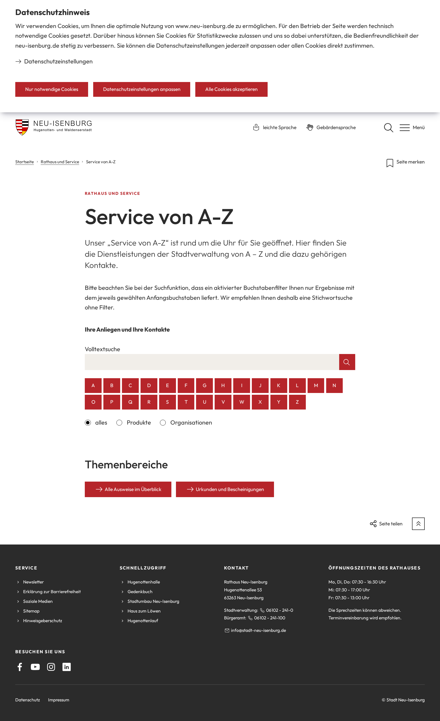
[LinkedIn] (66, 666)
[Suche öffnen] (388, 128)
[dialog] (220, 56)
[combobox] (212, 362)
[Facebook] (19, 666)
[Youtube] (35, 666)
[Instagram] (51, 666)
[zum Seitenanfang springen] (418, 524)
